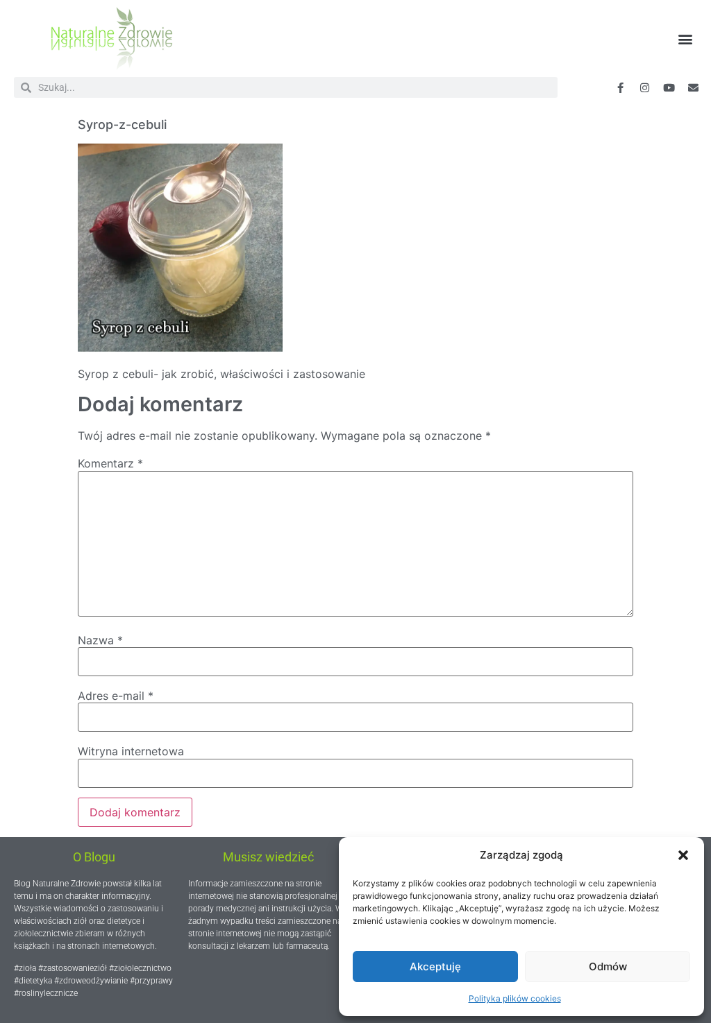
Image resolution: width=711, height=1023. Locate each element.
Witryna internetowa (131, 751)
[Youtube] (669, 87)
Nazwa (100, 640)
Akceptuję (435, 966)
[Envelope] (693, 87)
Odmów (608, 966)
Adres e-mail (115, 695)
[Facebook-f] (620, 87)
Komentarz (110, 463)
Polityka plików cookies (515, 998)
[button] (683, 855)
